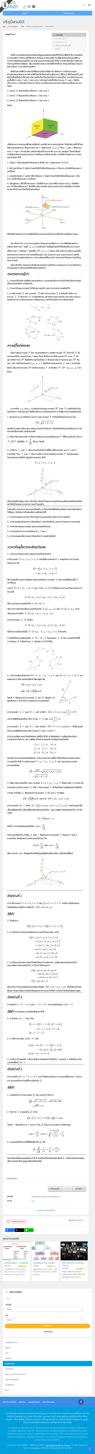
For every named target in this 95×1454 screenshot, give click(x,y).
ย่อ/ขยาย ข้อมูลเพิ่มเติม (46, 1210)
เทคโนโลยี (9, 1368)
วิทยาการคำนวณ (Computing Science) (72, 1264)
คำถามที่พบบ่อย (48, 1402)
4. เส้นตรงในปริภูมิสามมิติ (62, 45)
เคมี (6, 1353)
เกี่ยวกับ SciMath (9, 1402)
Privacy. (67, 1444)
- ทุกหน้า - (57, 49)
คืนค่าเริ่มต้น (48, 1331)
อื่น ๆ (7, 1390)
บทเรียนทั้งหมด (11, 1342)
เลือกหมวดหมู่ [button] (68, 13)
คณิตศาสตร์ (9, 1363)
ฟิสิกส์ (7, 1347)
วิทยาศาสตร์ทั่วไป (11, 1379)
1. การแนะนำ (58, 35)
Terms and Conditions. (54, 1444)
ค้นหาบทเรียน (16, 1292)
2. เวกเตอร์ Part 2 (60, 38)
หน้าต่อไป (78, 1188)
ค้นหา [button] (25, 13)
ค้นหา (48, 1325)
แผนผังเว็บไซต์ (34, 1402)
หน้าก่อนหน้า (55, 1188)
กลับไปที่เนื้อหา (11, 1178)
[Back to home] (10, 4)
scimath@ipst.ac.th (35, 1447)
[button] (89, 5)
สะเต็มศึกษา (9, 1384)
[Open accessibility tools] (90, 1449)
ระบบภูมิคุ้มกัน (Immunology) (44, 1262)
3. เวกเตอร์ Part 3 (60, 42)
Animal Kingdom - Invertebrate (16, 1262)
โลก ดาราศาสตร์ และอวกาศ (15, 1374)
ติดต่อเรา (22, 1402)
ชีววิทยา (8, 1358)
